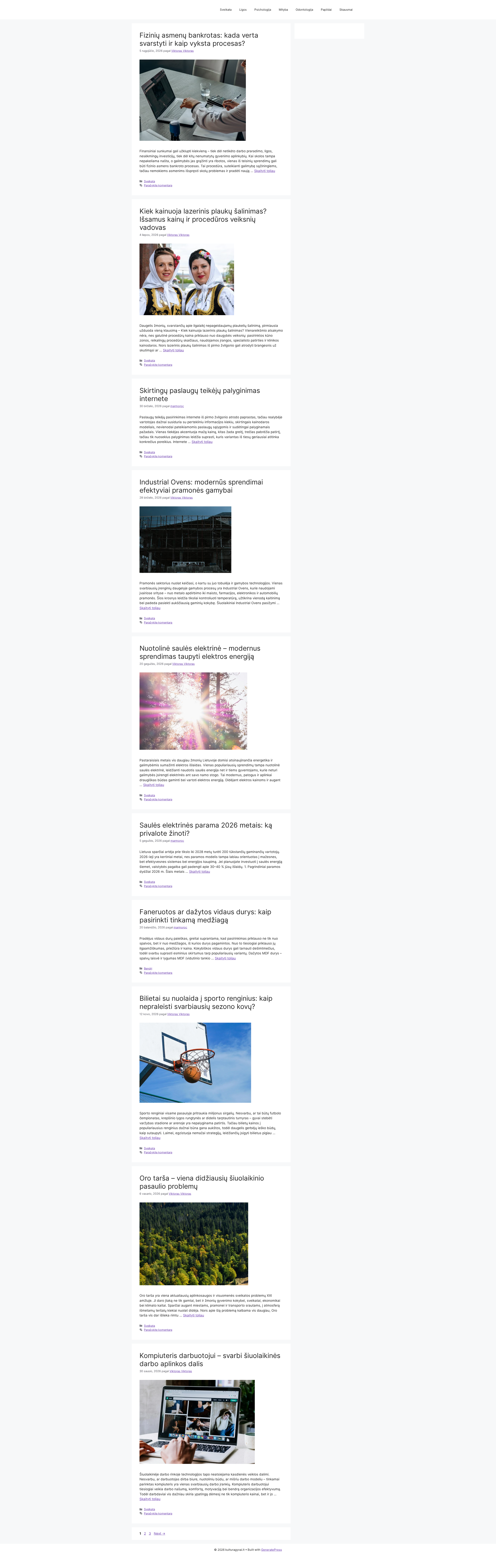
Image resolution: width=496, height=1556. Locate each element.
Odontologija (304, 9)
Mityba (283, 9)
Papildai (326, 9)
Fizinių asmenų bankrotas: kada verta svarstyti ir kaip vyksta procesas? (199, 39)
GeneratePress (271, 1550)
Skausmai (346, 9)
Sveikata (226, 9)
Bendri (148, 968)
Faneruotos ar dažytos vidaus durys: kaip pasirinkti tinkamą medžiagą (205, 916)
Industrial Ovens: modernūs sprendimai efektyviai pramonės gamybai (201, 486)
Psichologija (262, 9)
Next (159, 1533)
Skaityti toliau (264, 171)
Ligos (243, 9)
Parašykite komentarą (158, 185)
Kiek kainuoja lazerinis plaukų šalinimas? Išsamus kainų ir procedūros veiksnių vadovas (203, 219)
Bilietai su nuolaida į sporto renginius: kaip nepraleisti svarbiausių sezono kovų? (206, 1002)
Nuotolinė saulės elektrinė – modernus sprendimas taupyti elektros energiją (200, 652)
